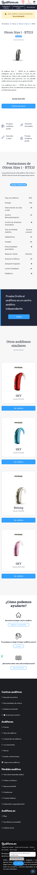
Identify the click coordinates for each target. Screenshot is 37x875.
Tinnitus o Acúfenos (10, 780)
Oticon (21, 24)
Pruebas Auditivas (9, 798)
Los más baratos (9, 745)
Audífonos (6, 24)
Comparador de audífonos (12, 739)
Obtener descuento (18, 106)
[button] (23, 2)
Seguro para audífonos (12, 762)
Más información (18, 668)
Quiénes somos (8, 828)
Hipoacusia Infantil (9, 786)
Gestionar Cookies (7, 847)
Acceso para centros (13, 715)
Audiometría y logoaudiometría (13, 804)
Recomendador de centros (12, 703)
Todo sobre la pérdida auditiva (13, 774)
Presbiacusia (7, 792)
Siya (26, 24)
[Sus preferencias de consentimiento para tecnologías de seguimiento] (2, 656)
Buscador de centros (10, 697)
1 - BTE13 (32, 24)
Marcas (14, 24)
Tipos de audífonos (9, 733)
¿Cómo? (18, 646)
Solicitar (19, 317)
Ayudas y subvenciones (11, 756)
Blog (5, 816)
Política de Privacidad (21, 847)
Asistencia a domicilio (10, 709)
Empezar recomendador (19, 625)
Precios (6, 727)
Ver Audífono (18, 408)
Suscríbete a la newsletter (12, 822)
